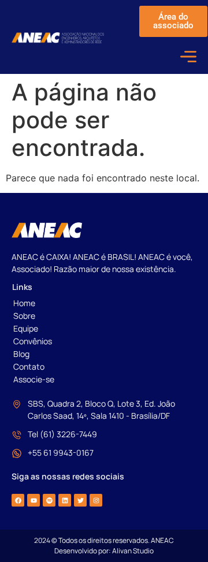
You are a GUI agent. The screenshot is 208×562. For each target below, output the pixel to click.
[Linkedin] (64, 500)
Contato (28, 366)
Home (24, 302)
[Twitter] (80, 500)
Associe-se (33, 379)
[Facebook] (18, 500)
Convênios (32, 341)
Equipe (25, 328)
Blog (21, 353)
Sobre (24, 315)
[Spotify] (49, 500)
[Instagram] (96, 500)
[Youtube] (33, 500)
